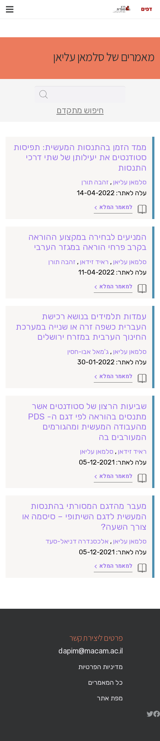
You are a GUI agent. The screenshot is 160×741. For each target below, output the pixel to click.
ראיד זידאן (94, 262)
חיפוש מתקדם (80, 111)
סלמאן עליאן (130, 182)
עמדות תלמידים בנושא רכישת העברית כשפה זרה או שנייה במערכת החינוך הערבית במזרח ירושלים (81, 326)
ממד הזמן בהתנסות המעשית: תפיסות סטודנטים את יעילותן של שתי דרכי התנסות (80, 157)
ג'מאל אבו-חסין (88, 352)
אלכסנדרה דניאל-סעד (77, 541)
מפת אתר (110, 698)
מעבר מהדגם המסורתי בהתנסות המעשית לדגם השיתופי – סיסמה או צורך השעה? (84, 516)
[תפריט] (9, 9)
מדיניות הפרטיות (100, 667)
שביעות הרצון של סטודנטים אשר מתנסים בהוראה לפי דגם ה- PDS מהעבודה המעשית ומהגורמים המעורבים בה (87, 421)
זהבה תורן (95, 182)
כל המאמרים (105, 682)
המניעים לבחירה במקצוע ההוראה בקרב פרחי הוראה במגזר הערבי (87, 242)
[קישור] (146, 9)
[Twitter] (150, 713)
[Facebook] (156, 713)
